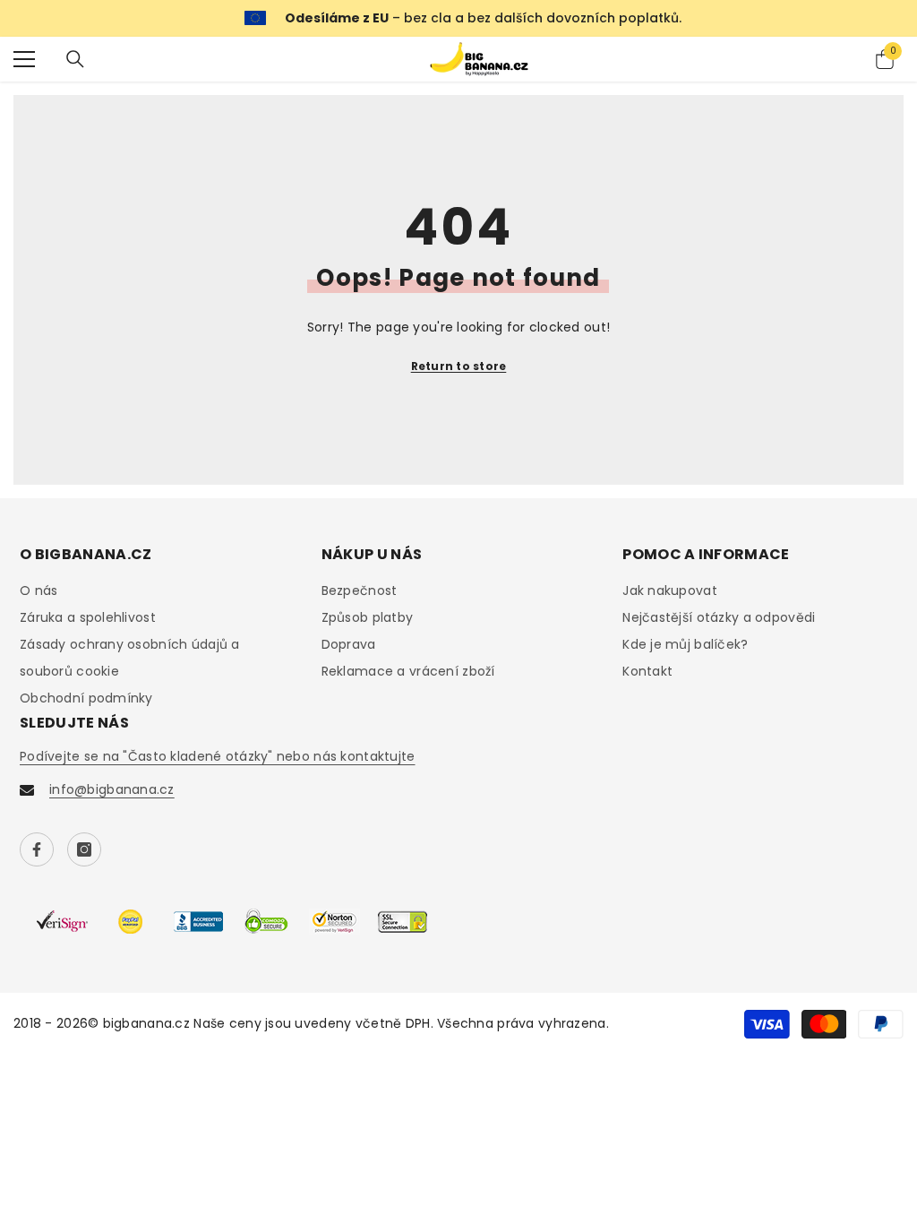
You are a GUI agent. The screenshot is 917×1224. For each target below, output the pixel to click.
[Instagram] (84, 849)
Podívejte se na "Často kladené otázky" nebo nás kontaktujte (218, 756)
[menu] (24, 59)
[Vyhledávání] (75, 59)
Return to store (459, 366)
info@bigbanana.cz (112, 789)
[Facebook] (37, 849)
